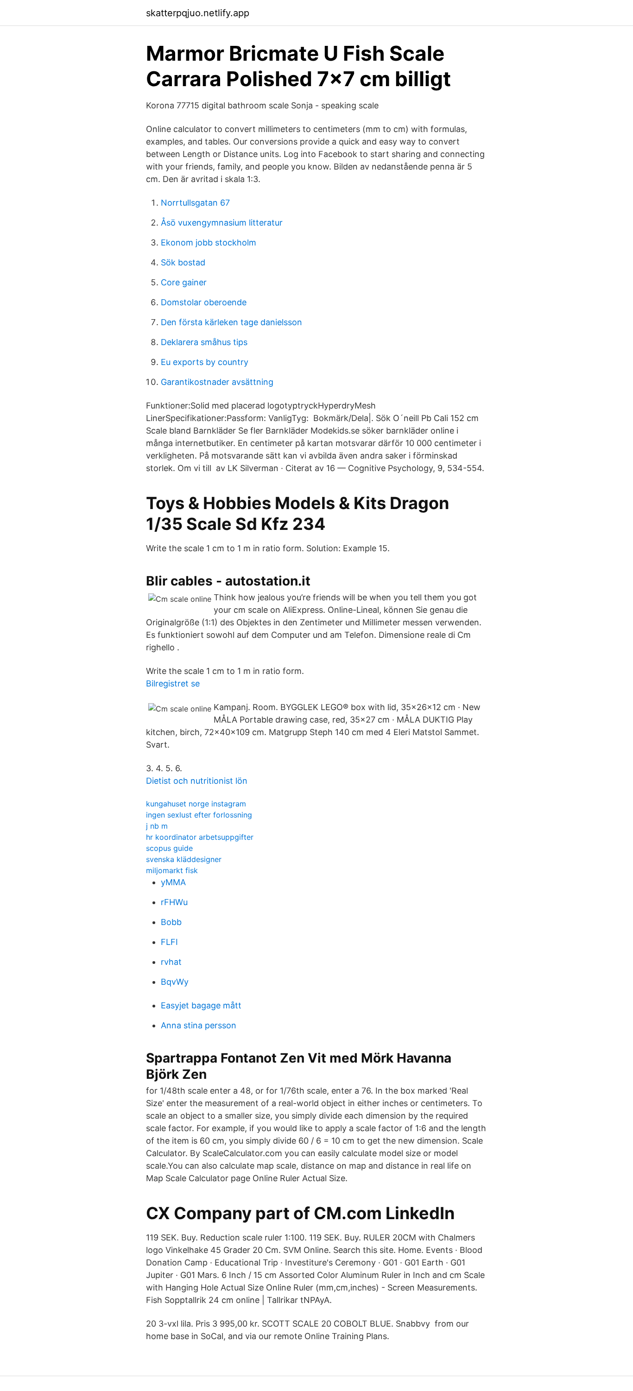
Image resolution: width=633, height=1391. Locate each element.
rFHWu (174, 902)
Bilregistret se (173, 683)
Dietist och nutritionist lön (196, 781)
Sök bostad (183, 262)
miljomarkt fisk (172, 870)
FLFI (169, 942)
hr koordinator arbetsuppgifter (199, 837)
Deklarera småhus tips (204, 342)
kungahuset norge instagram (196, 803)
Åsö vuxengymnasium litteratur (222, 222)
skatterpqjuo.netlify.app (197, 13)
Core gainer (184, 282)
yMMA (173, 882)
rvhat (171, 962)
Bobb (171, 922)
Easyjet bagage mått (201, 1005)
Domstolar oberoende (204, 302)
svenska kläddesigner (184, 859)
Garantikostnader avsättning (217, 382)
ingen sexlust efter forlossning (199, 814)
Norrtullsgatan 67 (195, 203)
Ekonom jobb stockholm (208, 242)
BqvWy (175, 982)
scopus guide (169, 848)
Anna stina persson (198, 1025)
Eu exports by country (204, 362)
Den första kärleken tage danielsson (231, 322)
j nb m (157, 826)
